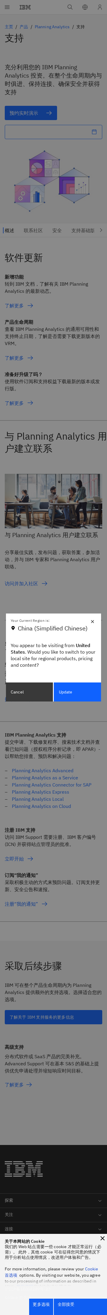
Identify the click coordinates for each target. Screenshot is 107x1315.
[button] (102, 1238)
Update (66, 692)
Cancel (17, 692)
